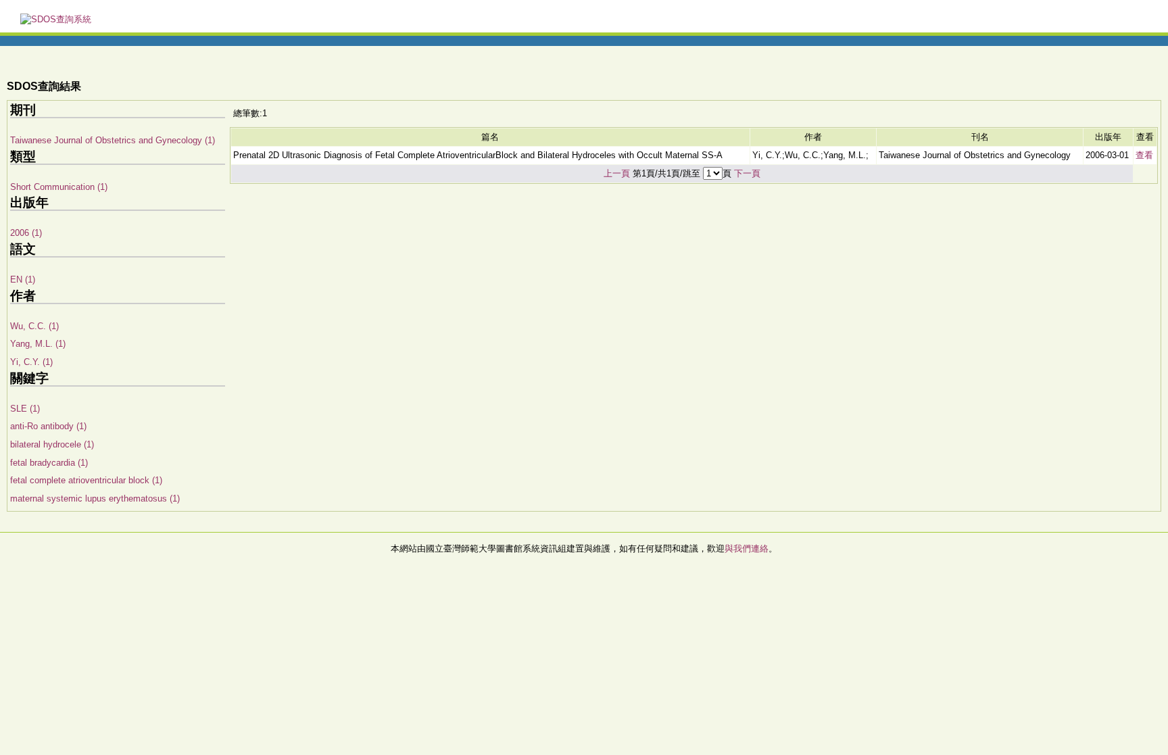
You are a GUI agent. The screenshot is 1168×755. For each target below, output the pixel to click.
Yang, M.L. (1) (38, 344)
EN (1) (22, 279)
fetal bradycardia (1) (49, 463)
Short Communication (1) (58, 187)
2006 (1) (26, 233)
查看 (1144, 155)
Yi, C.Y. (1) (31, 362)
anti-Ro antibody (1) (48, 426)
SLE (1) (25, 409)
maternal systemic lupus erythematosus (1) (95, 498)
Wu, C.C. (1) (34, 326)
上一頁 (617, 173)
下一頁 (747, 173)
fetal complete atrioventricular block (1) (86, 480)
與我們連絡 (747, 548)
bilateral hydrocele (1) (52, 444)
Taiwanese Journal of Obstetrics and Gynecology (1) (112, 140)
